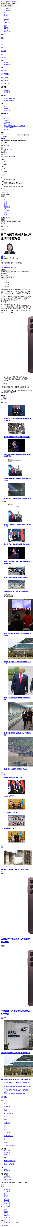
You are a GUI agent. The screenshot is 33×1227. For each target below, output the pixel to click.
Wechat (6, 27)
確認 (2, 230)
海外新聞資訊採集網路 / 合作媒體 (14, 126)
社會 (2, 47)
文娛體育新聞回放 (9, 1145)
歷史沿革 (7, 124)
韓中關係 (3, 57)
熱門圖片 (3, 774)
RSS (5, 107)
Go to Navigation (14, 1)
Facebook (7, 28)
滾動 (2, 38)
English (6, 1195)
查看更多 (7, 145)
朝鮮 (2, 54)
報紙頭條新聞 (5, 80)
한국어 (6, 1193)
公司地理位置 (8, 128)
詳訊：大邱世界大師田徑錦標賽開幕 (15, 1094)
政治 (2, 41)
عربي (5, 1198)
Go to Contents (5, 1)
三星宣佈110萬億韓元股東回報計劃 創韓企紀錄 (15, 1053)
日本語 (6, 1196)
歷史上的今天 (5, 83)
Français (6, 1201)
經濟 (2, 44)
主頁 (2, 1097)
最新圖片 (7, 62)
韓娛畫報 (7, 64)
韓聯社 (3, 138)
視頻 (2, 67)
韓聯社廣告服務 (9, 100)
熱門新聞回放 (5, 74)
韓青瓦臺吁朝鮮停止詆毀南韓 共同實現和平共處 (16, 1079)
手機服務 (7, 108)
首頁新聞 (3, 1018)
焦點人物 (7, 90)
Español (6, 1200)
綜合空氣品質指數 (6, 156)
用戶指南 (7, 129)
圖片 (2, 60)
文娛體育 (3, 51)
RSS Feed (7, 31)
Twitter (6, 30)
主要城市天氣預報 (9, 98)
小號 (7, 282)
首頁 (5, 116)
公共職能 (7, 120)
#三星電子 (4, 137)
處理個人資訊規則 (6, 1206)
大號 (7, 286)
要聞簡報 (7, 1154)
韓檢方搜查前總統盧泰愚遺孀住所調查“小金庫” (15, 869)
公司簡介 (7, 118)
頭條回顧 (3, 71)
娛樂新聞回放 (5, 77)
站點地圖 (7, 110)
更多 (2, 772)
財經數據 (7, 92)
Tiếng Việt (7, 1203)
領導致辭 (7, 122)
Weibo (6, 25)
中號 (7, 284)
